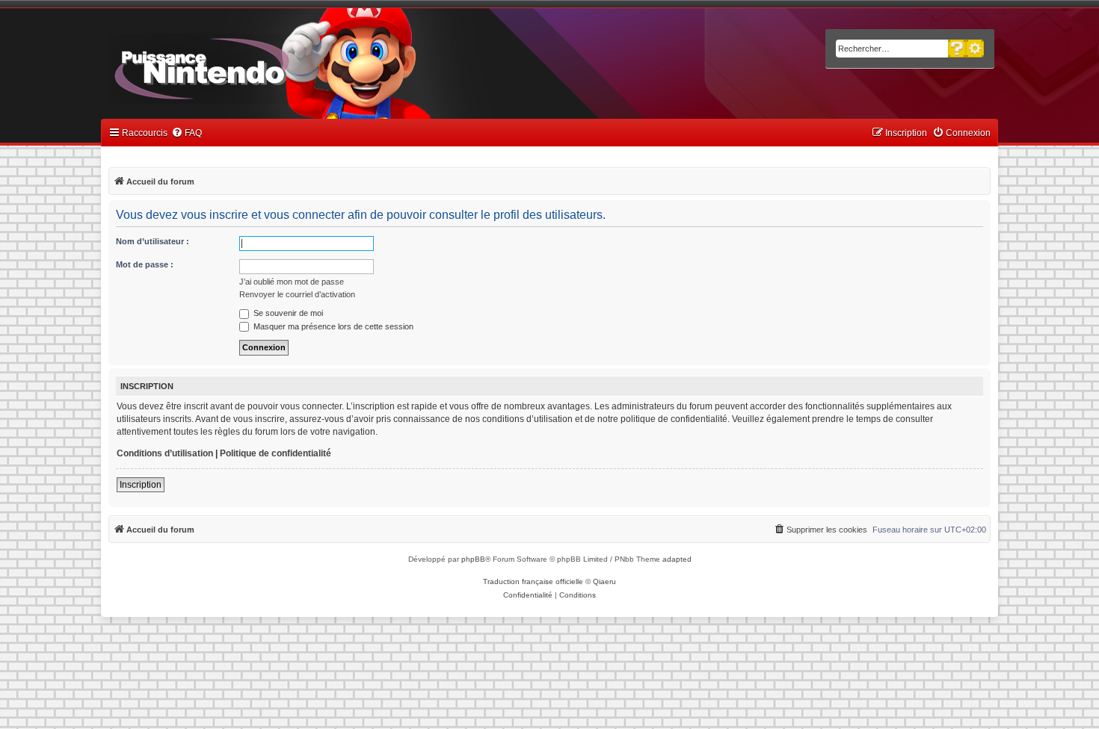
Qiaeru (604, 581)
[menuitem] (186, 133)
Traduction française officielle (533, 581)
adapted (677, 559)
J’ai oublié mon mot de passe (291, 281)
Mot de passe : (144, 264)
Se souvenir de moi (287, 312)
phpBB (473, 559)
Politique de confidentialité (275, 453)
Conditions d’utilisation (165, 453)
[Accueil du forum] (243, 65)
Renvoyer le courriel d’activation (297, 294)
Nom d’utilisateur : (152, 241)
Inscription (140, 485)
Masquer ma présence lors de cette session (332, 326)
